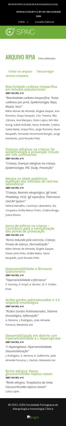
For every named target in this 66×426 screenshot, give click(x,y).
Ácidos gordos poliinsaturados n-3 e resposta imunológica (33, 301)
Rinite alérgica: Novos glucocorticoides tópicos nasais (29, 372)
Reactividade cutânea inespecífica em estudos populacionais (31, 87)
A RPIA (22, 21)
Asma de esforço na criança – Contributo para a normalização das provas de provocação (30, 228)
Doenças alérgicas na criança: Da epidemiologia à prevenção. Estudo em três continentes (32, 152)
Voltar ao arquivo (20, 71)
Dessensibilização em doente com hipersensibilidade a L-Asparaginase (33, 336)
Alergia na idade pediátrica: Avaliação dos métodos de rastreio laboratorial (32, 181)
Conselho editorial (44, 21)
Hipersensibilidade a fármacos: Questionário (29, 270)
